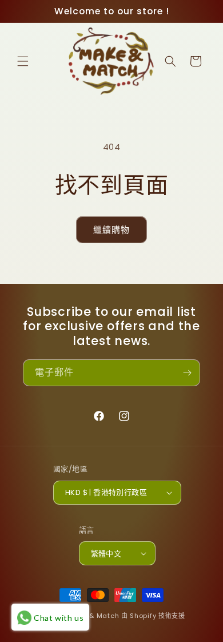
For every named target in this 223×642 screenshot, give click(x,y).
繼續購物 (111, 230)
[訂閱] (187, 372)
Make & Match (93, 615)
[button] (22, 61)
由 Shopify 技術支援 (153, 615)
